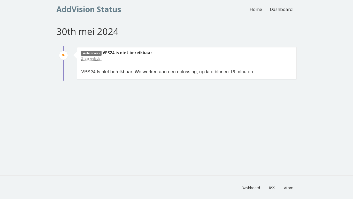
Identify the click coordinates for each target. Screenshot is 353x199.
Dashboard (281, 9)
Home (256, 9)
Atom (288, 187)
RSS (272, 187)
